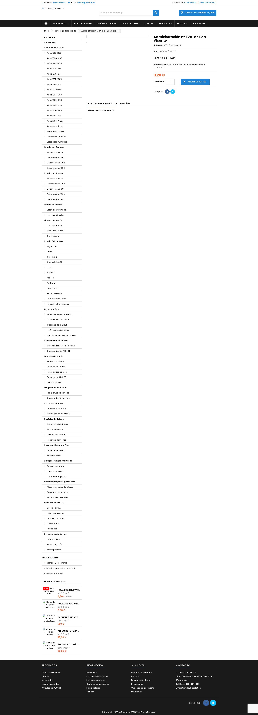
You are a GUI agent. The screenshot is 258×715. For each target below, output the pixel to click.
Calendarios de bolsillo (56, 340)
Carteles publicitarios (57, 424)
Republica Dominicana (58, 304)
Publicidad (52, 528)
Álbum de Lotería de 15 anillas (69, 631)
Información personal (141, 672)
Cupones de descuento (142, 687)
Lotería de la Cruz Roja (58, 319)
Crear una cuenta (207, 2)
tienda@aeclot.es (86, 2)
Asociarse (199, 23)
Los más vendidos (53, 581)
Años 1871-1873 (54, 68)
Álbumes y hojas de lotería (60, 487)
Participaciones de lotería (59, 314)
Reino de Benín (54, 293)
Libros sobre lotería (56, 408)
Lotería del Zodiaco (54, 147)
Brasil (49, 251)
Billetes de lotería (53, 220)
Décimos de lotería (54, 47)
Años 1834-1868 (54, 58)
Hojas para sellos (55, 513)
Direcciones (137, 684)
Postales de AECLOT (56, 377)
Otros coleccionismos (55, 534)
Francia (50, 272)
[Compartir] (167, 91)
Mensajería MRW (54, 573)
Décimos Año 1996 (56, 194)
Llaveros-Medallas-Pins (56, 445)
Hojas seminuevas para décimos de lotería (69, 590)
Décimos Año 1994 (56, 183)
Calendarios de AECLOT (58, 351)
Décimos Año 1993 (56, 168)
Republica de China (56, 298)
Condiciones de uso (51, 672)
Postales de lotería (53, 356)
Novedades (165, 23)
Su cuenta (138, 665)
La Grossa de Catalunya (58, 330)
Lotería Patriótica (53, 204)
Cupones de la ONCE (57, 324)
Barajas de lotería (55, 466)
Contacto (183, 665)
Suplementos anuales (57, 492)
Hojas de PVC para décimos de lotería (69, 604)
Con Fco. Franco (55, 225)
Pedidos (135, 676)
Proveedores (50, 557)
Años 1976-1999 (54, 110)
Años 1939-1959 (54, 100)
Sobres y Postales (55, 518)
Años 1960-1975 (54, 105)
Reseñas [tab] (125, 103)
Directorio (49, 37)
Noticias (182, 23)
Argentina (52, 246)
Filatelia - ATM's (54, 544)
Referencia (159, 45)
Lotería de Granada (56, 209)
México (50, 277)
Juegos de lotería (55, 471)
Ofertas (148, 23)
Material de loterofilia (57, 497)
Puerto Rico (52, 288)
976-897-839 (59, 2)
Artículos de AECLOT (54, 502)
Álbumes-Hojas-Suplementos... (60, 481)
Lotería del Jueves (53, 173)
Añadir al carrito (194, 81)
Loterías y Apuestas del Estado (61, 568)
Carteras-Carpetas (56, 476)
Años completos (55, 126)
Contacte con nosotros (97, 684)
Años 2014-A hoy (55, 121)
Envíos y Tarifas (106, 23)
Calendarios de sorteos (58, 398)
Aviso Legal (91, 672)
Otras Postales (54, 382)
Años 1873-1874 (54, 73)
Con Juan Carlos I (55, 230)
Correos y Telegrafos (56, 562)
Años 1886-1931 (54, 84)
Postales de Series (56, 366)
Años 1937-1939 (54, 94)
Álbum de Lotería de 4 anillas (69, 644)
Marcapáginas (54, 549)
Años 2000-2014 (55, 115)
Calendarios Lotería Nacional (61, 345)
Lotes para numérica (57, 141)
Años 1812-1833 (54, 53)
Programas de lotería (55, 387)
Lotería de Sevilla (55, 215)
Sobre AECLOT (61, 23)
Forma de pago (83, 23)
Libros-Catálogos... (54, 403)
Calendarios (53, 523)
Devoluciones (130, 23)
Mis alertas (136, 691)
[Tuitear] (172, 91)
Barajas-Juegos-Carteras (58, 460)
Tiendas (90, 691)
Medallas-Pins (54, 455)
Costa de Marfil (54, 262)
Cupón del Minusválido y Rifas (61, 335)
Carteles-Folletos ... (54, 419)
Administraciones (55, 131)
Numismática (53, 539)
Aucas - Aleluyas (55, 429)
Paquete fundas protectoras (69, 617)
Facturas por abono (140, 680)
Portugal (51, 283)
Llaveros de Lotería (56, 450)
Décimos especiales (57, 136)
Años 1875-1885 (54, 79)
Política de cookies (95, 680)
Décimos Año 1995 (56, 188)
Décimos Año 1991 (55, 157)
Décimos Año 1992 (56, 162)
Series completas (55, 361)
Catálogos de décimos (58, 413)
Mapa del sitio (93, 687)
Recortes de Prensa (56, 439)
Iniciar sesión (190, 2)
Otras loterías (51, 309)
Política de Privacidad (97, 676)
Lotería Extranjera (53, 241)
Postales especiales (57, 371)
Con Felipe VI (53, 236)
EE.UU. (50, 267)
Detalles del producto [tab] (101, 103)
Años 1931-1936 (54, 89)
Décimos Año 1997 (55, 199)
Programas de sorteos (58, 392)
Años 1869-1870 (54, 63)
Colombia (52, 256)
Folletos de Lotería (56, 434)
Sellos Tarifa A (54, 507)
